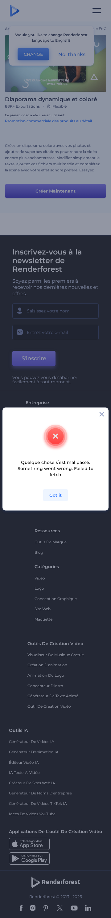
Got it (55, 495)
